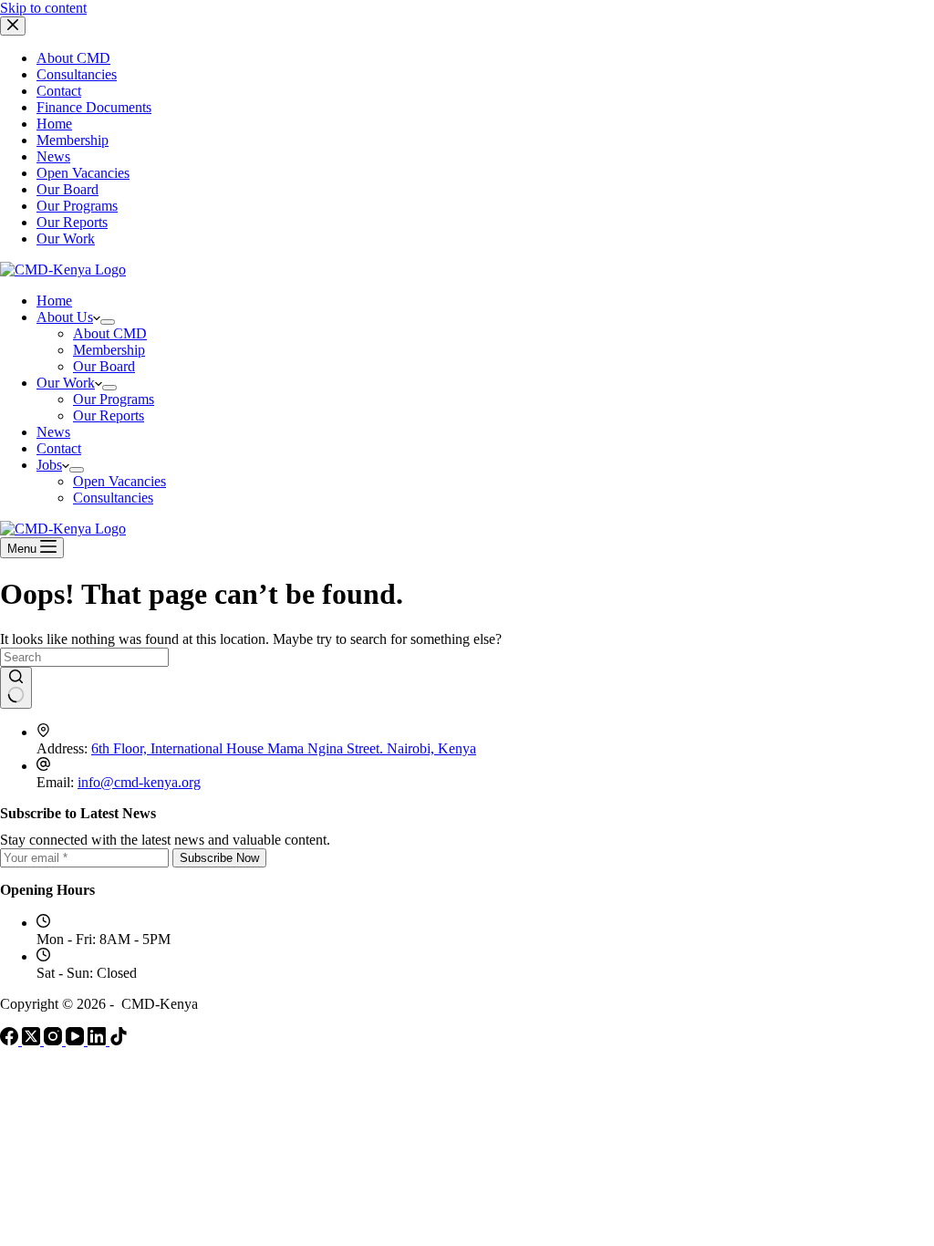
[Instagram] (55, 1040)
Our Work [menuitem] (65, 382)
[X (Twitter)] (33, 1040)
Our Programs (77, 205)
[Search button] (16, 688)
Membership (72, 140)
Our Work (65, 238)
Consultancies (76, 74)
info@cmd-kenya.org (139, 782)
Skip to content (43, 8)
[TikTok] (118, 1040)
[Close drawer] (13, 26)
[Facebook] (11, 1040)
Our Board (67, 189)
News (53, 156)
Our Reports (72, 222)
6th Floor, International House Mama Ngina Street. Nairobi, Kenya (283, 748)
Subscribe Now (219, 858)
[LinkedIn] (98, 1040)
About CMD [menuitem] (110, 333)
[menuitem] (107, 322)
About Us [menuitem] (64, 317)
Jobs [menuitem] (49, 464)
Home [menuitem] (54, 300)
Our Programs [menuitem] (113, 399)
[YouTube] (77, 1040)
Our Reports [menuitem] (108, 415)
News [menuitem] (53, 432)
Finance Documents (93, 107)
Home (54, 123)
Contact (58, 91)
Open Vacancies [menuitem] (119, 481)
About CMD (73, 58)
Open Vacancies (83, 173)
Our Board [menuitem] (104, 366)
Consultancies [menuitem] (113, 497)
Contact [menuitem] (58, 448)
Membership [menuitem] (109, 350)
